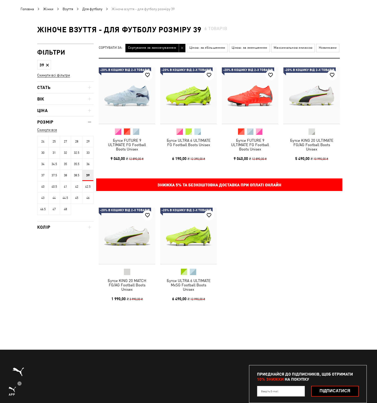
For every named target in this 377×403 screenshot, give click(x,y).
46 (88, 198)
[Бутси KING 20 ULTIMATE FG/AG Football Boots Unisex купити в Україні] (311, 95)
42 (76, 186)
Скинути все (47, 130)
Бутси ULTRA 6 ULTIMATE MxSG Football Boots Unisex (189, 284)
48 (65, 209)
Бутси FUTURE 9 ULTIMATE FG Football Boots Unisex (127, 144)
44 (54, 198)
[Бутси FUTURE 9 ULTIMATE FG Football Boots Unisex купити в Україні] (127, 95)
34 (42, 164)
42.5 (88, 186)
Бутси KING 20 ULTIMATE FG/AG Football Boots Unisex (311, 144)
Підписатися (335, 391)
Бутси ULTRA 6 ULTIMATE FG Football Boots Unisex (189, 142)
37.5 (54, 175)
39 (88, 175)
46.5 (43, 209)
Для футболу (92, 9)
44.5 (65, 198)
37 (42, 175)
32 (65, 153)
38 (65, 175)
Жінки (48, 9)
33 (88, 153)
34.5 (54, 164)
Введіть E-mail (269, 391)
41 (65, 186)
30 (42, 153)
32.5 (76, 153)
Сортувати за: (111, 47)
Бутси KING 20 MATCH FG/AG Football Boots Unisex (127, 284)
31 (54, 153)
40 (42, 186)
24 (42, 141)
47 (54, 209)
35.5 (76, 164)
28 (76, 141)
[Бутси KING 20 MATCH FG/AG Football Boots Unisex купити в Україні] (127, 236)
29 (88, 141)
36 (88, 164)
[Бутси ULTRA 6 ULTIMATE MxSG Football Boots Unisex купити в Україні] (188, 236)
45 (76, 198)
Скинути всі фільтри (53, 75)
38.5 (76, 175)
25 (54, 141)
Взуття (68, 9)
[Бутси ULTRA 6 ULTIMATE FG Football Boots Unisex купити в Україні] (188, 95)
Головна (27, 9)
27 (65, 141)
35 (65, 164)
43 (42, 198)
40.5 (54, 186)
